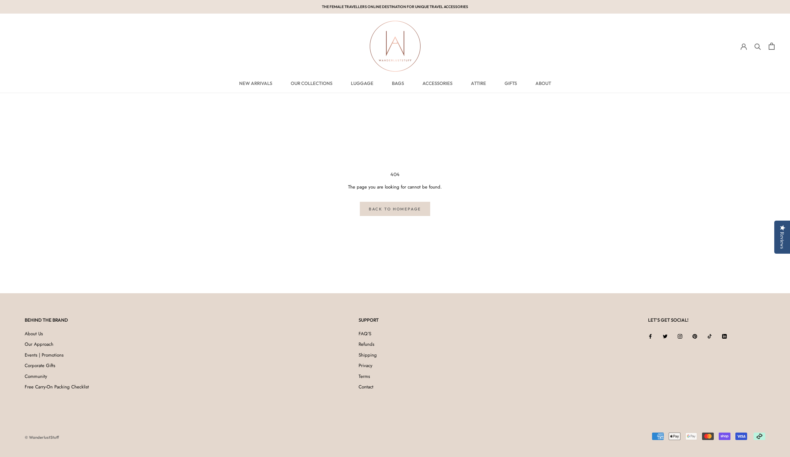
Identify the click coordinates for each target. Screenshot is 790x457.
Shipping (368, 355)
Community (36, 376)
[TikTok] (709, 336)
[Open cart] (772, 46)
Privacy (365, 365)
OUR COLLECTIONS (311, 83)
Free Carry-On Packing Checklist (57, 386)
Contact (366, 386)
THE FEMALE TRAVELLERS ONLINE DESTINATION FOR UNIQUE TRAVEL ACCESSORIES (395, 6)
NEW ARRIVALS (255, 83)
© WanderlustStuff (42, 437)
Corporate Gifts (40, 365)
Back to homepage (395, 208)
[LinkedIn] (724, 336)
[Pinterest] (694, 336)
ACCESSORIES (437, 83)
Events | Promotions (44, 355)
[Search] (758, 46)
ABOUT (543, 83)
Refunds (366, 344)
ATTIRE (478, 83)
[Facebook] (650, 336)
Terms (364, 376)
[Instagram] (680, 336)
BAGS (398, 83)
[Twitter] (665, 336)
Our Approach (39, 344)
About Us (34, 333)
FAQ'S (365, 333)
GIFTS (511, 83)
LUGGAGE (362, 83)
